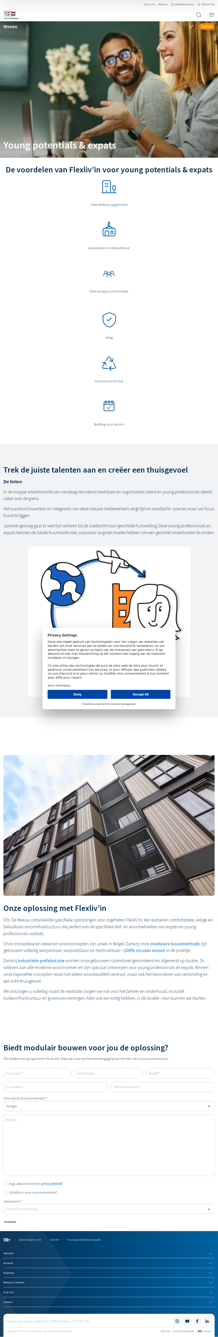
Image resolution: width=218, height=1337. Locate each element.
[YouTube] (187, 1321)
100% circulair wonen (144, 950)
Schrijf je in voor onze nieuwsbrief (33, 1192)
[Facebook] (197, 1321)
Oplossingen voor (30, 1239)
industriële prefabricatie (41, 960)
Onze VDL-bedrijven (184, 1331)
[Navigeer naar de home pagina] (10, 15)
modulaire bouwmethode (175, 944)
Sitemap (165, 1331)
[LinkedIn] (207, 1321)
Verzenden (10, 1222)
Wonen (54, 1239)
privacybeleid (51, 1183)
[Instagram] (177, 1321)
